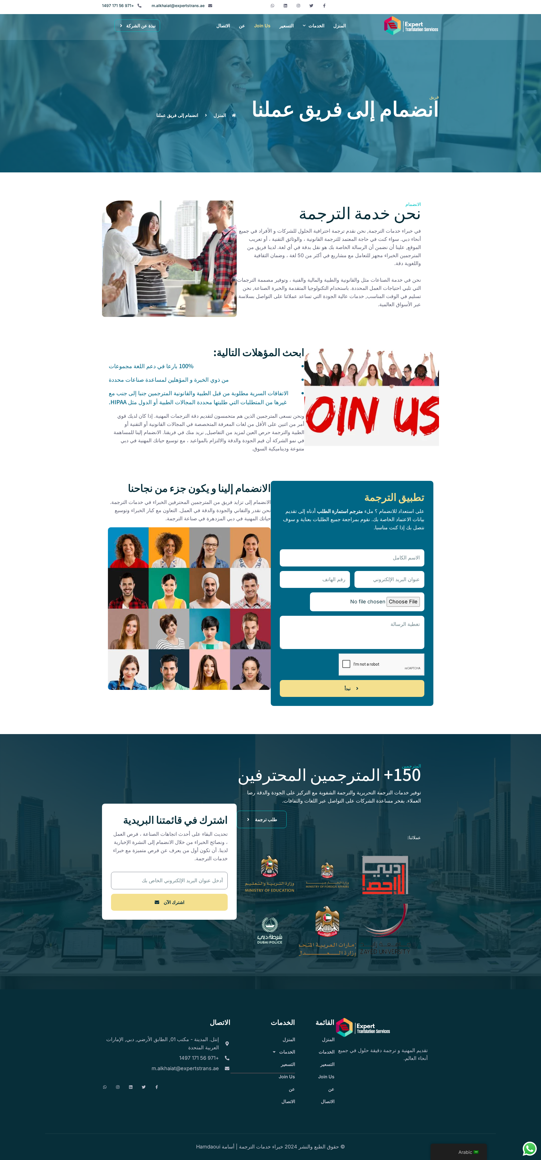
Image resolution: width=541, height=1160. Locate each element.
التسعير (287, 25)
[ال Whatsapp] (272, 6)
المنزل (339, 25)
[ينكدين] (285, 6)
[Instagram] (298, 6)
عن (242, 25)
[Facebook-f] (324, 6)
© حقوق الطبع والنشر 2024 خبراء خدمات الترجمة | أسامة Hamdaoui (270, 1147)
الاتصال (223, 25)
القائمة (325, 1022)
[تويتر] (311, 6)
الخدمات (316, 25)
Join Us (262, 25)
